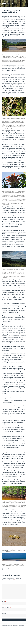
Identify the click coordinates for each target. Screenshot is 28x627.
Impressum (15, 625)
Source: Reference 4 (8, 569)
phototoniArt (7, 3)
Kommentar (5, 583)
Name (4, 601)
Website (4, 613)
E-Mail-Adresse (6, 607)
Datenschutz (21, 625)
